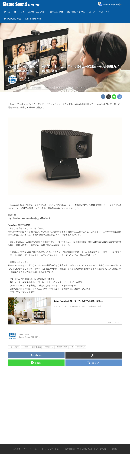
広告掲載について (72, 449)
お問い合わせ (87, 449)
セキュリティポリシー (53, 449)
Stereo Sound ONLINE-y (29, 81)
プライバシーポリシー (32, 449)
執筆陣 (114, 449)
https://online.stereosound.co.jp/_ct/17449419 (29, 218)
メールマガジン (102, 449)
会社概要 (16, 449)
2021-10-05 (24, 78)
